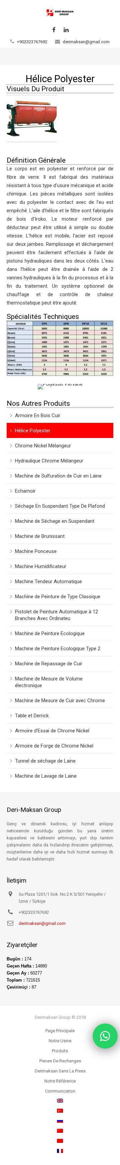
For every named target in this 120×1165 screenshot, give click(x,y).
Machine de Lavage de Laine (46, 776)
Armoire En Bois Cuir (37, 415)
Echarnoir (25, 491)
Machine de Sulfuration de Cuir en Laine (58, 476)
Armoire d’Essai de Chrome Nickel (52, 731)
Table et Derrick (32, 716)
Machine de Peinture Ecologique (50, 633)
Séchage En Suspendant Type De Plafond (60, 506)
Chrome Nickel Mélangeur (43, 446)
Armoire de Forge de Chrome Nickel (54, 746)
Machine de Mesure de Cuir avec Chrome (60, 701)
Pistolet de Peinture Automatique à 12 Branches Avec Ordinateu (56, 615)
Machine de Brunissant (40, 536)
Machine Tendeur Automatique (48, 581)
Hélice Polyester (32, 431)
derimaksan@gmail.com (86, 41)
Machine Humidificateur (40, 566)
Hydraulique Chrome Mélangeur (49, 461)
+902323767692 (32, 41)
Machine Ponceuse (36, 551)
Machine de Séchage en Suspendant (54, 521)
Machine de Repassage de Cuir (48, 664)
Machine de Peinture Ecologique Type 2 (57, 649)
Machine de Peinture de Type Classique (57, 597)
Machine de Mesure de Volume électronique (49, 682)
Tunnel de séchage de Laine (45, 761)
